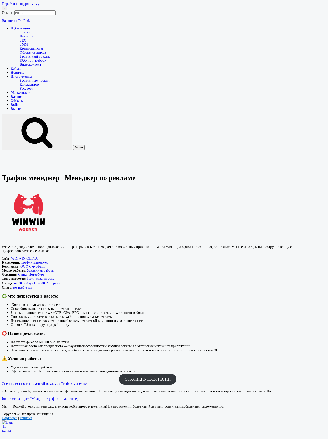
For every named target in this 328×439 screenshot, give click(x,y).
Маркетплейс (21, 92)
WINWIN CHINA (24, 258)
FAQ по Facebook (33, 60)
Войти (16, 104)
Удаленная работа (40, 270)
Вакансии (18, 96)
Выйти (16, 108)
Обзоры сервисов (33, 52)
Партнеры (9, 418)
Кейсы (16, 68)
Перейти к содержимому (20, 4)
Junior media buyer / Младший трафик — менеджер (40, 399)
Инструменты (21, 76)
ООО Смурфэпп (32, 266)
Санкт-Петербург (31, 274)
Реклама (26, 418)
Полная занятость (40, 278)
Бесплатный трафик (35, 56)
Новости (26, 36)
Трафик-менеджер (34, 262)
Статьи (25, 32)
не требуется (22, 287)
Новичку (17, 72)
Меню (79, 147)
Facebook (26, 88)
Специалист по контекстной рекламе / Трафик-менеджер (45, 383)
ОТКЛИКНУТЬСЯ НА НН (148, 379)
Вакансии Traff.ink (16, 21)
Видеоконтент (30, 64)
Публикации (20, 28)
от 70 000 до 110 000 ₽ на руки (37, 283)
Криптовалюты (31, 48)
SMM (24, 44)
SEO (23, 40)
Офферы (17, 100)
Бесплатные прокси (35, 80)
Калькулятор (29, 84)
